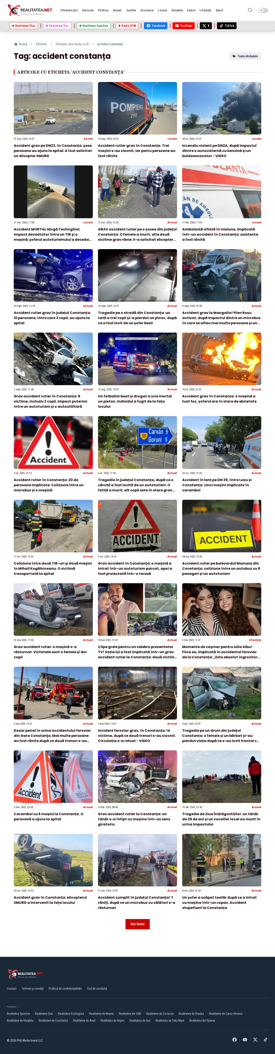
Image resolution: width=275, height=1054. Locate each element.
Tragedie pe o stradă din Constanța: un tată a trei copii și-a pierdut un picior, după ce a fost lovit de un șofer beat (137, 318)
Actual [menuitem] (117, 10)
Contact (12, 988)
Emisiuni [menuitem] (88, 10)
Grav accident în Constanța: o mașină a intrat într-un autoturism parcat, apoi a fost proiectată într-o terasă (135, 568)
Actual (172, 222)
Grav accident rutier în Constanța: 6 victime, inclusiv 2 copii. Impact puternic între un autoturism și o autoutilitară (50, 401)
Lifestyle (255, 640)
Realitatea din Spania (202, 1020)
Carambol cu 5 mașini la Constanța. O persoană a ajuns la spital (48, 817)
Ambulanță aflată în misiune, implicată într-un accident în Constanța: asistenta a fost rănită (220, 234)
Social (88, 139)
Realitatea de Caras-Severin (226, 1013)
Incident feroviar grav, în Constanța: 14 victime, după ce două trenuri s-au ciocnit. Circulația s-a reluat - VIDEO (137, 735)
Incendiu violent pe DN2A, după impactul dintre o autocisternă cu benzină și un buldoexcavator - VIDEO (219, 150)
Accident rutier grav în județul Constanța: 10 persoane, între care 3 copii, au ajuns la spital (52, 318)
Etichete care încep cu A (72, 44)
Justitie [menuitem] (131, 10)
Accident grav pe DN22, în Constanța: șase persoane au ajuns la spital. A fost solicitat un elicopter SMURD (53, 150)
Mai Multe (138, 924)
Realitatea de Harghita (20, 1020)
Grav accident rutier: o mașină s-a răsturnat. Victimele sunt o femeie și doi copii (50, 652)
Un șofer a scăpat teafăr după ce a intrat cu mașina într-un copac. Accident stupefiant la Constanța (219, 902)
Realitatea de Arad (84, 1020)
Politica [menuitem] (103, 10)
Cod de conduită (97, 988)
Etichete (41, 44)
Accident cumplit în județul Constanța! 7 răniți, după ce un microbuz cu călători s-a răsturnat (136, 902)
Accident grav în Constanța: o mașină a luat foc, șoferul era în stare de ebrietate (219, 399)
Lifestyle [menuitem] (205, 10)
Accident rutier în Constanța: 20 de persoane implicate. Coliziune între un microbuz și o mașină (49, 485)
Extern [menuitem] (191, 10)
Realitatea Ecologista (71, 1013)
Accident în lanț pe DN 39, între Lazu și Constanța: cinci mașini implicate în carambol (217, 485)
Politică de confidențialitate (65, 988)
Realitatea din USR (130, 1013)
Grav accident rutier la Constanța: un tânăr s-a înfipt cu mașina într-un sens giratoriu (134, 819)
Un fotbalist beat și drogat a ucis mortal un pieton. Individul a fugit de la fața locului (135, 401)
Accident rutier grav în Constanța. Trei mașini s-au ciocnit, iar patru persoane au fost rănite (136, 150)
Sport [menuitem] (219, 10)
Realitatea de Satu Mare (170, 1020)
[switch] (263, 10)
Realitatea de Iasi (140, 1020)
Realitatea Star (44, 1013)
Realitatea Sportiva (18, 1013)
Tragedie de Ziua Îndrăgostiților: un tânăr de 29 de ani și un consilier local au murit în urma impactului (221, 819)
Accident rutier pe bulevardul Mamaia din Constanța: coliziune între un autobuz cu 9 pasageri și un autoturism (221, 568)
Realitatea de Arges (112, 1020)
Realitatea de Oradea (191, 1013)
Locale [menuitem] (162, 10)
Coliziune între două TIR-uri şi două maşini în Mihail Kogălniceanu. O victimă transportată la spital (53, 568)
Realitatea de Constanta (53, 1020)
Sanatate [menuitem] (177, 10)
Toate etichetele (248, 56)
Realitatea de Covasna (160, 1013)
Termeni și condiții (33, 988)
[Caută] (250, 10)
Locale (172, 139)
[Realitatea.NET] (30, 10)
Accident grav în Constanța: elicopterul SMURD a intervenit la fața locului (50, 900)
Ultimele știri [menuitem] (69, 10)
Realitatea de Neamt (101, 1013)
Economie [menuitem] (147, 10)
